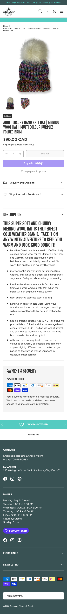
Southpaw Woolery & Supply (22, 606)
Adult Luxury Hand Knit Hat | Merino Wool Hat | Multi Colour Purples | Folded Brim (31, 29)
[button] (54, 11)
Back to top (33, 434)
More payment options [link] (33, 171)
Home (5, 26)
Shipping (7, 144)
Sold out (45, 153)
